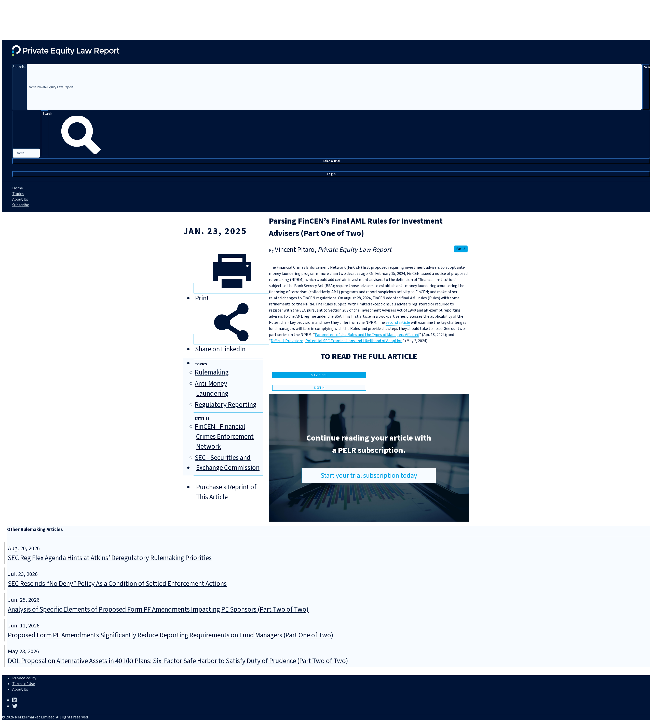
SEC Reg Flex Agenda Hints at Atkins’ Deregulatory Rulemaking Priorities (110, 558)
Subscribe (20, 205)
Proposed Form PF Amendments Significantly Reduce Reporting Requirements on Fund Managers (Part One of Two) (170, 635)
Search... (19, 67)
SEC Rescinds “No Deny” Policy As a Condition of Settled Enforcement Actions (117, 584)
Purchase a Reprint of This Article (226, 492)
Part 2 (460, 248)
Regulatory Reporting (225, 405)
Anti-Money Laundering (211, 388)
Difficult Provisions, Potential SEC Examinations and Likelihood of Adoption (336, 341)
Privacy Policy (24, 678)
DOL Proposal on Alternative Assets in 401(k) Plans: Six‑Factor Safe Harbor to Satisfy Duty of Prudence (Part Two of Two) (178, 661)
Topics (18, 194)
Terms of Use (23, 684)
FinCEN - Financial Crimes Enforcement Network (224, 437)
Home (17, 188)
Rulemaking (212, 372)
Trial (331, 161)
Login (331, 174)
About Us (20, 199)
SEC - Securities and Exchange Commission (227, 463)
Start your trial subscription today (369, 476)
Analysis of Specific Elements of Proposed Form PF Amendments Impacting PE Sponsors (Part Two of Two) (158, 609)
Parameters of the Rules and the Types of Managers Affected (367, 335)
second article (398, 322)
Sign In (319, 387)
